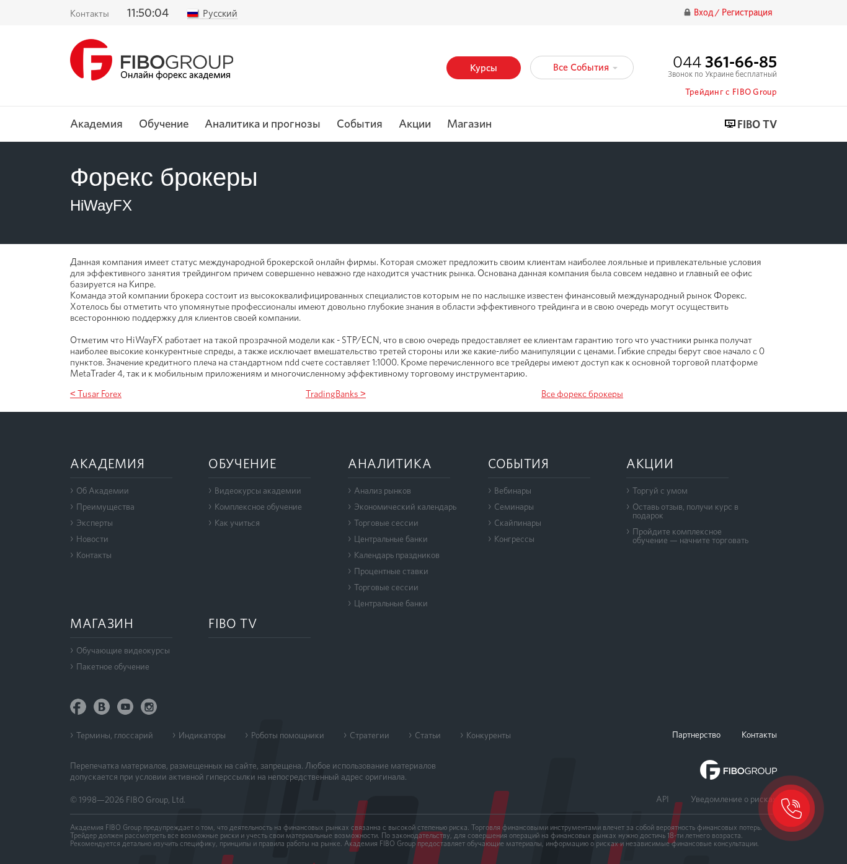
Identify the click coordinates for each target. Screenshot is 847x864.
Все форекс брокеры (582, 393)
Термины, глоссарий (114, 735)
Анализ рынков (382, 490)
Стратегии (369, 735)
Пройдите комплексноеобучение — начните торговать (690, 535)
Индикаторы (202, 735)
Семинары (514, 507)
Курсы (483, 68)
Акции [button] (415, 124)
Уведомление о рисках (734, 799)
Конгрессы (514, 539)
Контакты (89, 13)
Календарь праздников (397, 555)
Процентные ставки (391, 571)
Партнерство (696, 735)
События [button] (360, 124)
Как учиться (237, 523)
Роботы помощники (287, 735)
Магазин (469, 124)
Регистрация (747, 12)
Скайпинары (517, 523)
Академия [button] (96, 124)
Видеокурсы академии (258, 490)
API (662, 799)
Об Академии (102, 490)
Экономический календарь (405, 507)
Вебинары (512, 490)
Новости (92, 539)
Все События (582, 67)
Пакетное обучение (112, 666)
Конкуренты (488, 735)
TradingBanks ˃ (336, 393)
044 (725, 61)
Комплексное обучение (258, 507)
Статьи (428, 735)
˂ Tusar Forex (96, 393)
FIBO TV (757, 125)
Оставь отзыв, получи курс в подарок (685, 511)
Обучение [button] (163, 124)
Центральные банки (391, 539)
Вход (704, 12)
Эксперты (94, 523)
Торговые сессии (386, 523)
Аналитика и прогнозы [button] (263, 124)
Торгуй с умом (660, 490)
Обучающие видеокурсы (123, 650)
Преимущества (105, 507)
